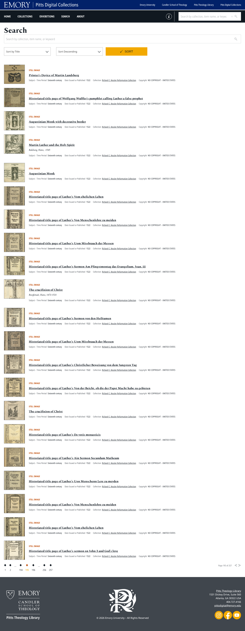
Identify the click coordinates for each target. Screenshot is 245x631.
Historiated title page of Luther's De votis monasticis (65, 434)
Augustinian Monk (42, 173)
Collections (25, 16)
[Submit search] (234, 16)
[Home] (41, 5)
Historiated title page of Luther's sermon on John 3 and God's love (73, 551)
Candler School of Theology (174, 4)
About (80, 16)
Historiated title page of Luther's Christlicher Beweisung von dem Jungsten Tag (83, 365)
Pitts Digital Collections (230, 4)
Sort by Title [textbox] (13, 51)
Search (65, 16)
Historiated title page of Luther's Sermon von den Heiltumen (70, 318)
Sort (129, 51)
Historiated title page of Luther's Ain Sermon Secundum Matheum (74, 458)
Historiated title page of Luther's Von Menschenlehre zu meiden (72, 220)
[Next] (239, 565)
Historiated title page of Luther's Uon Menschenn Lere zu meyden (73, 481)
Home (7, 16)
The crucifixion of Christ (46, 290)
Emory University (147, 4)
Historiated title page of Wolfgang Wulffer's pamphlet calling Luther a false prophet (86, 98)
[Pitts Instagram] (219, 614)
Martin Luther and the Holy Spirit (52, 145)
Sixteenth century (55, 80)
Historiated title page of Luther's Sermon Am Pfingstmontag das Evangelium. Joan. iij (87, 266)
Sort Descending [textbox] (67, 51)
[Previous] (235, 565)
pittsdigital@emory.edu (227, 605)
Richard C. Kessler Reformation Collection (119, 80)
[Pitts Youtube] (237, 614)
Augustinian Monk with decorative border (57, 121)
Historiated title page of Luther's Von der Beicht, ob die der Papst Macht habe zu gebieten (89, 388)
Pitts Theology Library (204, 4)
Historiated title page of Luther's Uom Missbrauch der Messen (71, 243)
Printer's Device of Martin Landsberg (54, 75)
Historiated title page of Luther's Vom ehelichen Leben (66, 197)
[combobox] (27, 51)
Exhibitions (47, 16)
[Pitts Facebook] (228, 614)
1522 (88, 80)
